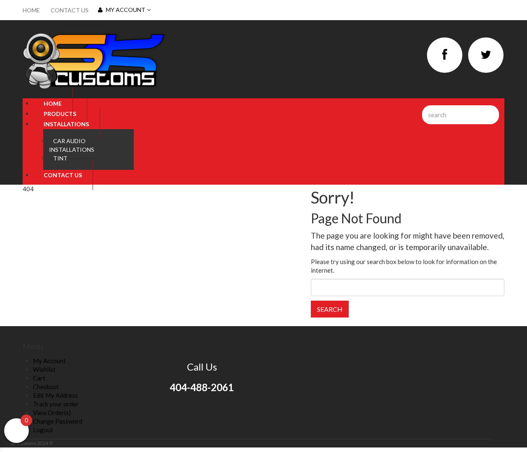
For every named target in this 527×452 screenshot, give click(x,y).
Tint (60, 158)
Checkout (46, 386)
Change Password (57, 421)
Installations (66, 124)
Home (31, 10)
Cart (39, 378)
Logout (43, 429)
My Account (125, 9)
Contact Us (70, 10)
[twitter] (485, 55)
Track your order (56, 404)
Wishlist (44, 369)
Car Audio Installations (71, 145)
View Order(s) (52, 412)
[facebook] (444, 55)
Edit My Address (55, 395)
